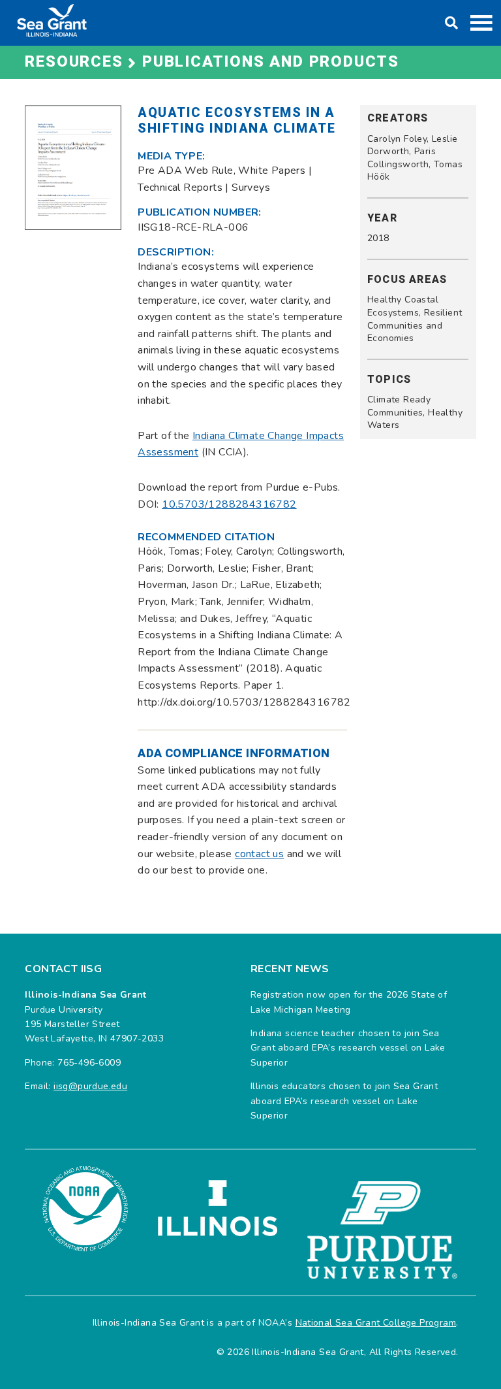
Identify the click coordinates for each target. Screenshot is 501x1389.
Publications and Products (270, 61)
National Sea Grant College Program (376, 1322)
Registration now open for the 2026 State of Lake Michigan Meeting (348, 1002)
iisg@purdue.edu (90, 1086)
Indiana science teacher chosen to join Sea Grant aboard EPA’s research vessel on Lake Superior (348, 1048)
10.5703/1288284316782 (229, 504)
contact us (259, 854)
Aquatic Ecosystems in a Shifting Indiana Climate (236, 120)
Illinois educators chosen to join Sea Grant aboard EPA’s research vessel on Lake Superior (344, 1101)
